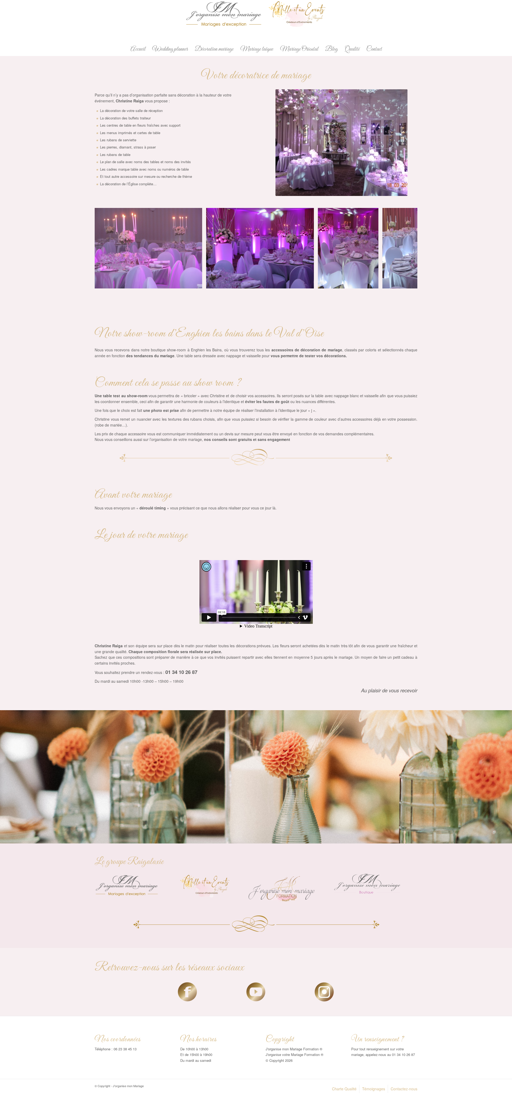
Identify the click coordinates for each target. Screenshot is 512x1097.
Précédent (107, 248)
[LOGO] (128, 885)
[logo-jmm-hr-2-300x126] (282, 888)
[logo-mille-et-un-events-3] (204, 886)
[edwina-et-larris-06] (308, 282)
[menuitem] (138, 49)
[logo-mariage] (367, 884)
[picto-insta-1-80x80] (324, 991)
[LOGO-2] (256, 21)
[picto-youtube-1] (256, 992)
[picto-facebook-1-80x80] (187, 991)
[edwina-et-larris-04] (372, 282)
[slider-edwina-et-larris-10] (196, 282)
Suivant (405, 248)
